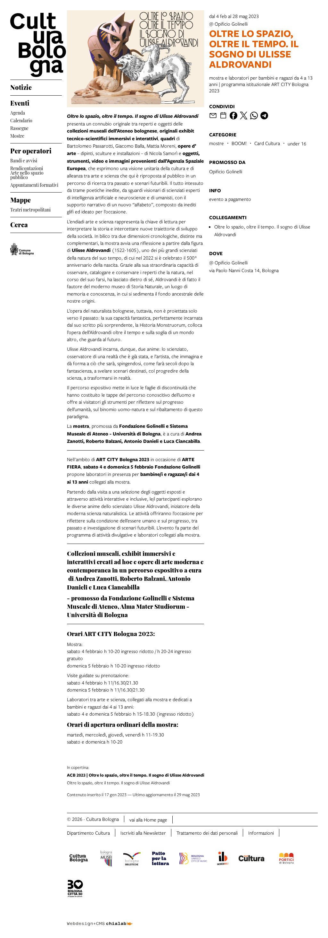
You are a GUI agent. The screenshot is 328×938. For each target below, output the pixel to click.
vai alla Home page (148, 819)
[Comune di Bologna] (22, 249)
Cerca (19, 224)
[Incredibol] (222, 859)
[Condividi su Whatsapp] (254, 115)
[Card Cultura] (251, 859)
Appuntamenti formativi (34, 184)
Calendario (21, 120)
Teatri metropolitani (30, 209)
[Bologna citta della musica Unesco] (193, 859)
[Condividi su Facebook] (233, 115)
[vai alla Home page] (36, 45)
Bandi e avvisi (23, 160)
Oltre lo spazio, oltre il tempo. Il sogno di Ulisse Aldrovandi (135, 775)
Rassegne (19, 127)
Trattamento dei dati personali (207, 833)
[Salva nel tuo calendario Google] (223, 115)
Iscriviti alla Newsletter (143, 833)
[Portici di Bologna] (286, 859)
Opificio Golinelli (225, 171)
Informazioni (261, 833)
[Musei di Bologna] (106, 859)
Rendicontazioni (26, 167)
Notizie (21, 86)
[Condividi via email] (213, 115)
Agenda (17, 112)
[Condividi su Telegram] (264, 115)
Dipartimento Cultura (88, 833)
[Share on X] (244, 115)
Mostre (17, 135)
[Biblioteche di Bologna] (132, 859)
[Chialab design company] (99, 919)
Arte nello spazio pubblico (27, 174)
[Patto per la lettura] (160, 859)
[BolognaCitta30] (75, 889)
